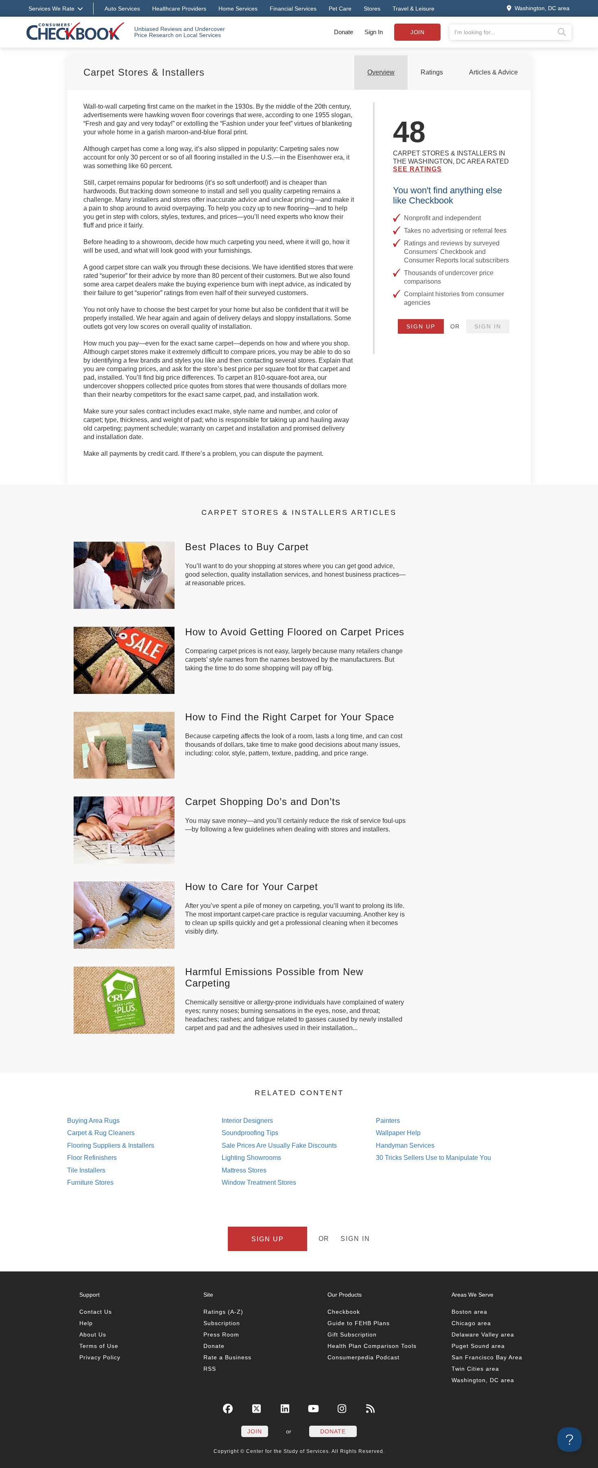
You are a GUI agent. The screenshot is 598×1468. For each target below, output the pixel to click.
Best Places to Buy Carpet (247, 546)
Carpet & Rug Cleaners (101, 1132)
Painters (388, 1120)
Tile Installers (86, 1170)
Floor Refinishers (92, 1157)
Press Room (221, 1334)
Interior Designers (247, 1120)
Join (417, 32)
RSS (209, 1368)
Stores (372, 8)
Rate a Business (227, 1357)
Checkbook (343, 1311)
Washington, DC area (483, 1380)
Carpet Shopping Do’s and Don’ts (262, 801)
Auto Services (122, 8)
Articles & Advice (493, 72)
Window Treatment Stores (259, 1182)
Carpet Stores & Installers (144, 72)
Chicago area (471, 1323)
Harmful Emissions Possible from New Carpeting (274, 977)
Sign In (373, 31)
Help (86, 1323)
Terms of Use (98, 1346)
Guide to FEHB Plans (358, 1323)
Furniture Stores (90, 1182)
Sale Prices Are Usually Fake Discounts (279, 1145)
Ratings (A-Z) (223, 1311)
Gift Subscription (352, 1334)
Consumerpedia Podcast (363, 1357)
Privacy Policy (99, 1357)
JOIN (254, 1431)
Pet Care (340, 8)
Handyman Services (405, 1145)
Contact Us (95, 1311)
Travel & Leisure (413, 8)
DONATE (333, 1431)
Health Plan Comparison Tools (372, 1346)
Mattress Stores (244, 1170)
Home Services (238, 8)
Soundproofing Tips (250, 1132)
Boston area (469, 1311)
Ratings (432, 72)
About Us (92, 1334)
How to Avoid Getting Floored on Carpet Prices (294, 631)
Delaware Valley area (483, 1334)
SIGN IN (487, 326)
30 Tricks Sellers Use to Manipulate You (433, 1157)
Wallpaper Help (398, 1132)
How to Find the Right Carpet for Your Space (289, 716)
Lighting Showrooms (251, 1157)
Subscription (221, 1323)
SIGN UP (420, 326)
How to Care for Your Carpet (251, 886)
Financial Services (293, 8)
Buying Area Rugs (93, 1120)
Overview (381, 72)
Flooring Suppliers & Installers (110, 1145)
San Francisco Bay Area (487, 1357)
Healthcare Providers (179, 8)
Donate (343, 31)
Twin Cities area (475, 1368)
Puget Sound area (478, 1346)
